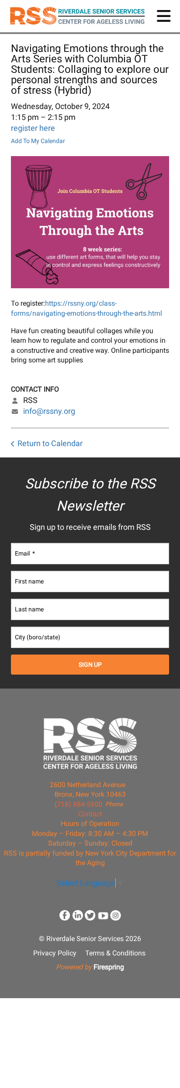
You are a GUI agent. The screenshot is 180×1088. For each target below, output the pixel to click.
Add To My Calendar (38, 140)
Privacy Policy (54, 953)
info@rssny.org (49, 411)
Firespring (108, 967)
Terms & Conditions (115, 953)
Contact (90, 814)
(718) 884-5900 (78, 804)
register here (33, 128)
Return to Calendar (50, 443)
